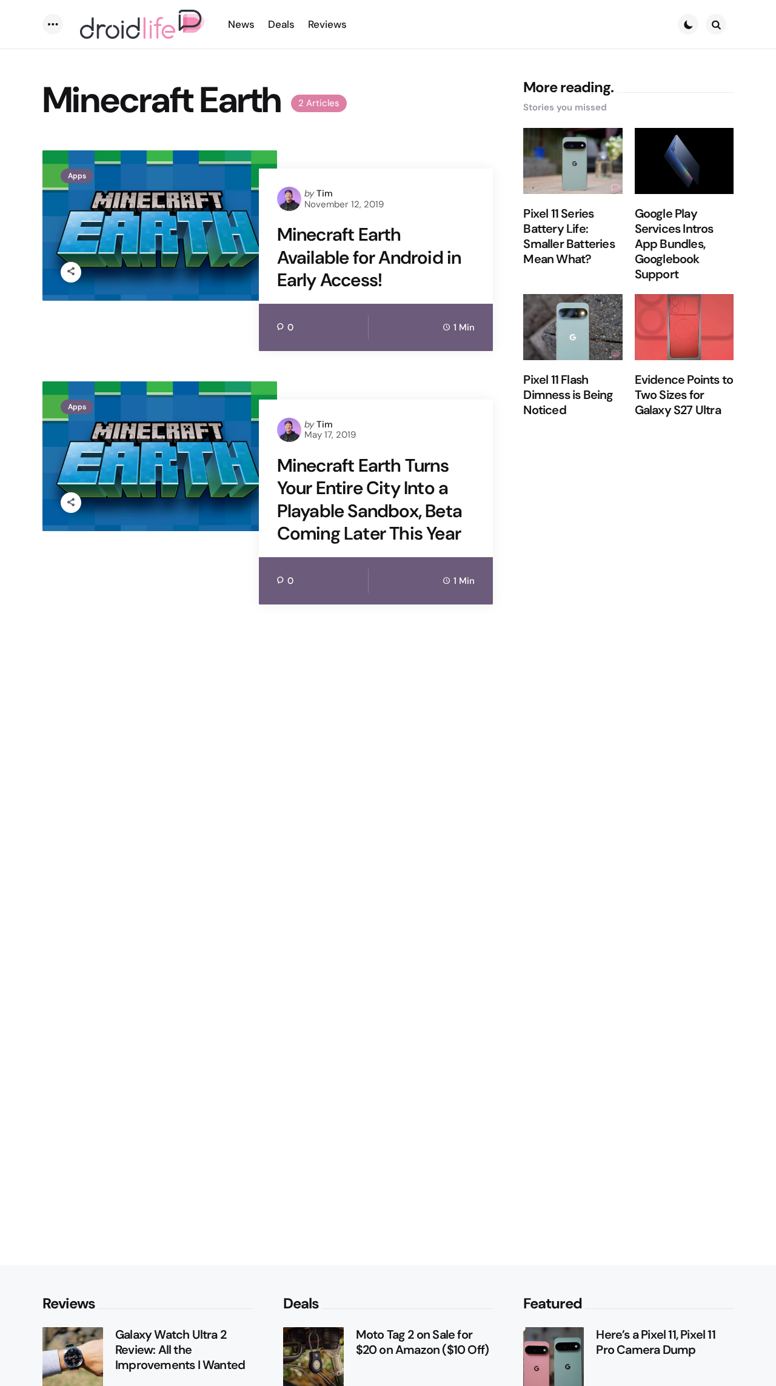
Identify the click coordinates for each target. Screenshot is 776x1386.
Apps (77, 176)
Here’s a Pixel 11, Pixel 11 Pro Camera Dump (655, 1342)
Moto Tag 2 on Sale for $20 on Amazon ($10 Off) (422, 1342)
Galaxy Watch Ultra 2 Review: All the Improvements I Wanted (180, 1350)
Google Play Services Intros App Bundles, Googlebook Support (674, 244)
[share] (71, 272)
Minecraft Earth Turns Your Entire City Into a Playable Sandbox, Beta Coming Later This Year (369, 499)
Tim (324, 193)
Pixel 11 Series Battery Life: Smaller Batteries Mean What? (568, 236)
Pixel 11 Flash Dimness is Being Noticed (568, 395)
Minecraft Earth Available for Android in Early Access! (369, 257)
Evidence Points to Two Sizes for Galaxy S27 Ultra (684, 395)
